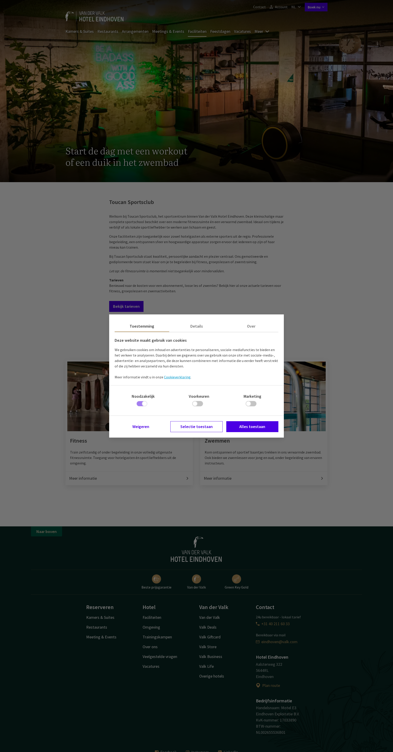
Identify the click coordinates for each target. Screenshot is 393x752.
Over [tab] (251, 326)
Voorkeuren (199, 396)
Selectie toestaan (196, 426)
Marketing (252, 396)
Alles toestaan (252, 426)
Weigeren (140, 426)
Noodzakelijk (143, 396)
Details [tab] (196, 326)
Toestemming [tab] (142, 326)
